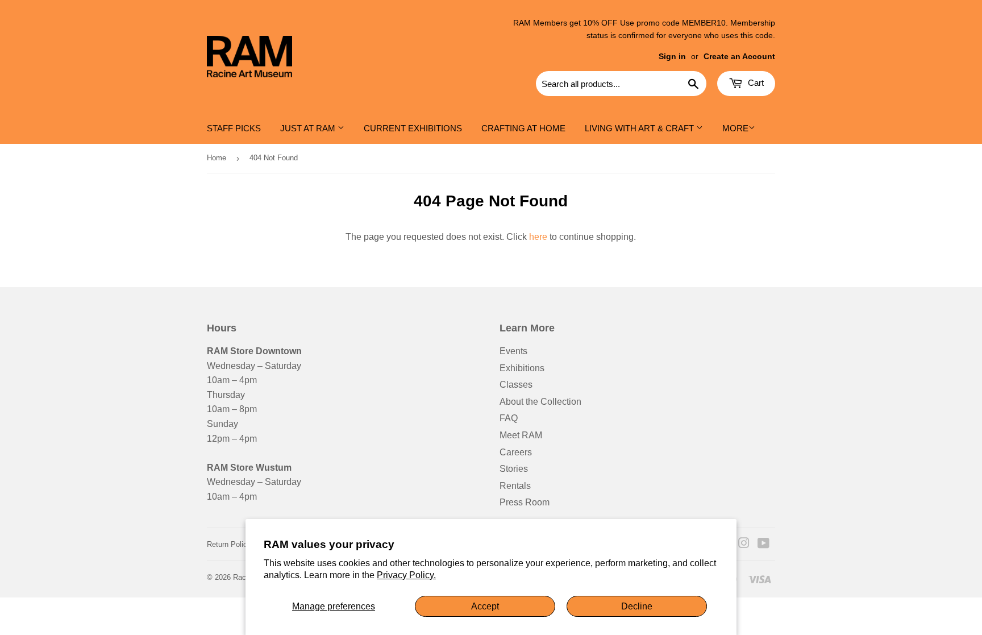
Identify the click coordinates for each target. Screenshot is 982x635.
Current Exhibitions (413, 128)
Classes (516, 384)
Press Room (525, 502)
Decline (636, 606)
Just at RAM (309, 128)
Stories (514, 469)
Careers (516, 452)
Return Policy (229, 544)
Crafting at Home (523, 128)
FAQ (509, 418)
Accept (485, 606)
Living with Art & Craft (640, 128)
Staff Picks (234, 128)
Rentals (515, 486)
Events (513, 351)
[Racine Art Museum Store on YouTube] (763, 544)
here (538, 237)
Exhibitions (522, 368)
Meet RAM (521, 435)
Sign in (672, 56)
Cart (755, 83)
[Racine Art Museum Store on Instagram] (744, 544)
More (735, 128)
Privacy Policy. (406, 575)
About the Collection (540, 401)
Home (216, 157)
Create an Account (739, 56)
